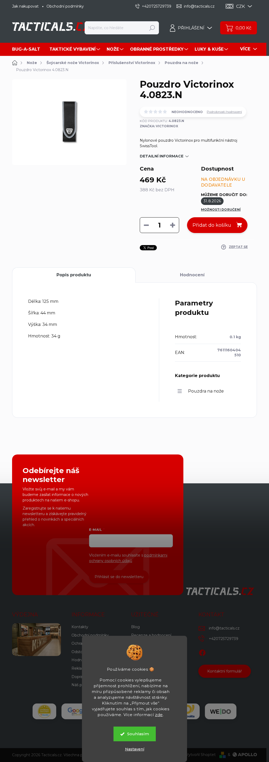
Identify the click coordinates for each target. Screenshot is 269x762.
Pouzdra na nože (206, 391)
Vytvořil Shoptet (201, 754)
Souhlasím (138, 733)
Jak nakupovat (25, 6)
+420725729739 (223, 638)
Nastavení (134, 749)
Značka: (159, 126)
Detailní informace (161, 156)
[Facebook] (202, 652)
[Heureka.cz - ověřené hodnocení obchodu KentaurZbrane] (44, 711)
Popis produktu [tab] (73, 274)
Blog (135, 627)
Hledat (152, 27)
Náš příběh (81, 684)
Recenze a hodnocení (151, 635)
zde (159, 714)
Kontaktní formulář (224, 671)
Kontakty (79, 627)
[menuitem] (28, 49)
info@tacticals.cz (224, 628)
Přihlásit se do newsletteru (119, 576)
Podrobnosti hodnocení (224, 112)
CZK (240, 6)
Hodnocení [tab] (192, 274)
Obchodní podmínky (65, 6)
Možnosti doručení (221, 209)
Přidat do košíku (212, 225)
